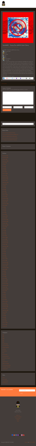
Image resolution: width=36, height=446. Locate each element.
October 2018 (4, 308)
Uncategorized (5, 368)
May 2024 (4, 189)
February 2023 (5, 216)
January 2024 (4, 196)
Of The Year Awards (6, 358)
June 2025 (4, 166)
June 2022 (4, 230)
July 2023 (4, 207)
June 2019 (4, 294)
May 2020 (4, 274)
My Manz (4, 349)
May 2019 (4, 296)
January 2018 (4, 324)
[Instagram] (18, 435)
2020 (3, 338)
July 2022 (4, 228)
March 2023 (4, 214)
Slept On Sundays (5, 363)
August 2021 (4, 248)
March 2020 (4, 278)
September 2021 (5, 246)
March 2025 (4, 171)
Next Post (33, 83)
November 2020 (5, 264)
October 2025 (4, 159)
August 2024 (4, 184)
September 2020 (5, 267)
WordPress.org (5, 382)
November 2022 (5, 221)
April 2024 (4, 191)
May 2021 (4, 253)
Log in (3, 377)
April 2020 (4, 276)
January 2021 (4, 260)
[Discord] (12, 435)
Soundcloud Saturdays (6, 365)
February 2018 (5, 322)
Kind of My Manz (5, 345)
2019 (3, 336)
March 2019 (4, 299)
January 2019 (4, 303)
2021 (3, 340)
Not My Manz (10, 47)
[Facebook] (16, 435)
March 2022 (4, 235)
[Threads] (22, 435)
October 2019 (4, 287)
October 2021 (4, 244)
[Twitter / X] (20, 435)
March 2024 (4, 193)
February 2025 (5, 173)
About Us (18, 415)
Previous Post (4, 83)
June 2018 (4, 315)
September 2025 (5, 161)
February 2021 (4, 258)
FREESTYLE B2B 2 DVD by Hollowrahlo (9, 136)
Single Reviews (5, 361)
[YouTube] (14, 435)
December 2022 (5, 219)
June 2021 (4, 251)
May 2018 (4, 317)
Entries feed (4, 379)
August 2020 (4, 269)
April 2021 (4, 255)
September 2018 (5, 310)
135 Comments (5, 47)
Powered (26, 442)
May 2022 (4, 232)
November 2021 (5, 242)
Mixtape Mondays (5, 347)
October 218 (4, 326)
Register (18, 419)
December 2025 (5, 155)
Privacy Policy (18, 418)
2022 (3, 342)
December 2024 (5, 177)
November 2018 (5, 306)
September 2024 (5, 182)
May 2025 (4, 168)
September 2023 (5, 203)
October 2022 (4, 223)
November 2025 (5, 157)
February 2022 (5, 237)
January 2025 (4, 175)
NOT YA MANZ (4, 6)
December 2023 (5, 198)
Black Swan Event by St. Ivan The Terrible (9, 138)
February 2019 (5, 301)
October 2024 (4, 180)
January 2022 (4, 239)
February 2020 (5, 280)
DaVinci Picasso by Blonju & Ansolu (8, 132)
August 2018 (4, 312)
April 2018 (4, 319)
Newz (3, 352)
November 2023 (5, 200)
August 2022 (4, 226)
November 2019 (5, 285)
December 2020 (5, 262)
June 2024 (4, 187)
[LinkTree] (23, 435)
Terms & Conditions (18, 416)
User (18, 421)
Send (21, 393)
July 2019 (4, 292)
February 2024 (5, 194)
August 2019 (4, 290)
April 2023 (4, 212)
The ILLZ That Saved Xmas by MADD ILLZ (10, 134)
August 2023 (4, 205)
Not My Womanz (5, 356)
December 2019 (5, 283)
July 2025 (4, 164)
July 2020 (4, 271)
